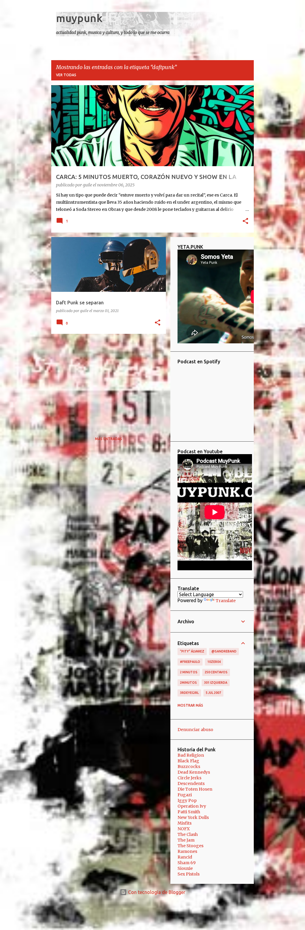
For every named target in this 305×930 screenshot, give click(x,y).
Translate (226, 600)
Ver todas (66, 75)
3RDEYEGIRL (189, 692)
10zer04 (214, 661)
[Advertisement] (106, 380)
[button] (245, 221)
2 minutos (188, 672)
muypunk (79, 18)
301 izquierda (215, 682)
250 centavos (216, 672)
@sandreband (223, 651)
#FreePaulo (190, 661)
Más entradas (108, 439)
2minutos (188, 682)
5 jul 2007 (213, 692)
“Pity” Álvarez (192, 651)
